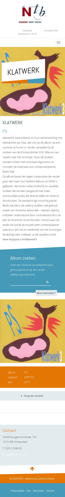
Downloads (27, 30)
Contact (50, 490)
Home (6, 113)
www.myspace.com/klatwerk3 (20, 239)
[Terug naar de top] (32, 468)
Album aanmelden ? (46, 293)
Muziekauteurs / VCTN (27, 33)
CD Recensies (20, 113)
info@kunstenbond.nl (15, 455)
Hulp (28, 490)
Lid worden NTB (51, 30)
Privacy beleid (17, 490)
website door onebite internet (40, 478)
